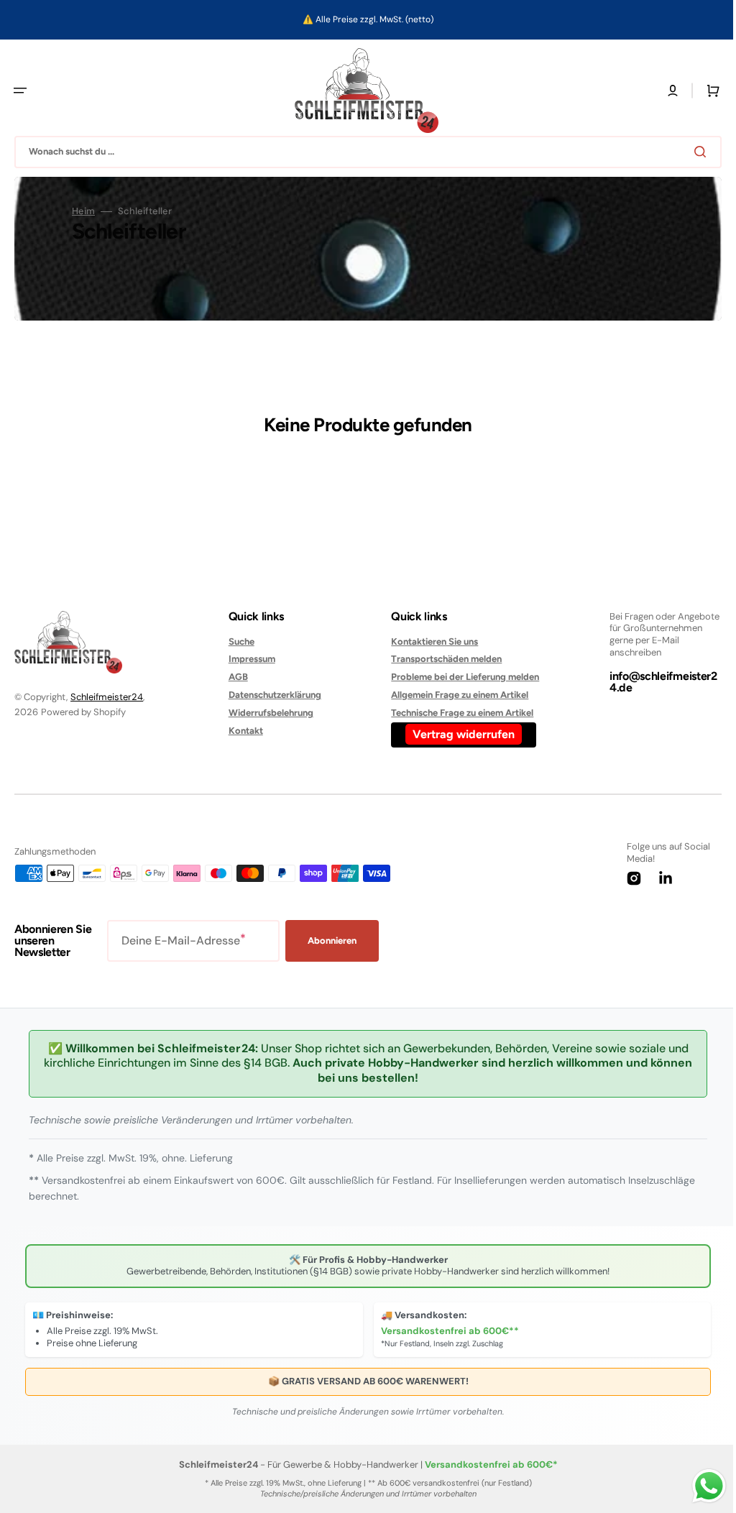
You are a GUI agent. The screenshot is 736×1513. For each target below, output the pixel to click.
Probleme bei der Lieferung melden (458, 676)
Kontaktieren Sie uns (427, 641)
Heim (83, 211)
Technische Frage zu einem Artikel (455, 712)
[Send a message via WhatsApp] (698, 1486)
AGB (234, 676)
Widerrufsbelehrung (267, 712)
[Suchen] (692, 151)
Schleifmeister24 (106, 697)
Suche (238, 641)
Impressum (248, 658)
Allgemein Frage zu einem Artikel (452, 694)
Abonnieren (332, 940)
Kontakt (242, 730)
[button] (20, 90)
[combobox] (362, 152)
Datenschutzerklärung (271, 694)
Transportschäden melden (439, 658)
